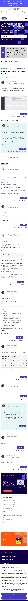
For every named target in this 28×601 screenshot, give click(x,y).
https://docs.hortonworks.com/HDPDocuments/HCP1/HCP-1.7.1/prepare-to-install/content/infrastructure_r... (12, 270)
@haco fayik (6, 132)
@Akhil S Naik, (5, 212)
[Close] (26, 565)
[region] (14, 582)
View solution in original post (8, 144)
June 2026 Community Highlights (10, 506)
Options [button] (5, 64)
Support (24, 12)
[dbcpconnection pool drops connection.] (1, 157)
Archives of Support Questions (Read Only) (12, 61)
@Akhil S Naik (8, 298)
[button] (25, 86)
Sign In (4, 18)
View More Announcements (14, 525)
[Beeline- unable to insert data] (26, 157)
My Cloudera (5, 563)
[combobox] (14, 39)
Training (12, 12)
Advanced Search (5, 43)
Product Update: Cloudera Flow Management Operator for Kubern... (12, 516)
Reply (23, 114)
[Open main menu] (26, 18)
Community (4, 12)
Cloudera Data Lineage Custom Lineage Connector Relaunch (13, 511)
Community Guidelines (8, 556)
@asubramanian (8, 462)
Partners (18, 12)
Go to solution (21, 68)
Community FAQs (7, 559)
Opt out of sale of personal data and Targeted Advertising (14, 590)
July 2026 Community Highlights (9, 502)
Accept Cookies (14, 597)
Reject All (14, 594)
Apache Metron (9, 77)
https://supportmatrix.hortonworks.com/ (11, 141)
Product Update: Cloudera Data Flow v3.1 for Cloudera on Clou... (14, 522)
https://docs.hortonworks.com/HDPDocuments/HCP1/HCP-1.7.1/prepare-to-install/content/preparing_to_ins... (12, 276)
